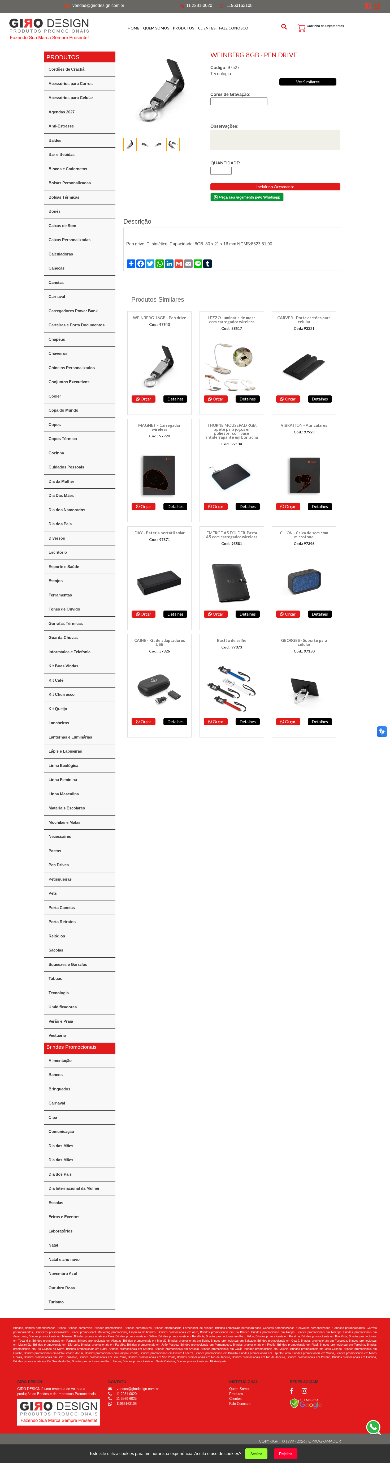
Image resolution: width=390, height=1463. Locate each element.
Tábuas (55, 978)
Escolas (56, 1202)
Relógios (57, 936)
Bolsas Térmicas (64, 197)
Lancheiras (59, 722)
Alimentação (60, 1060)
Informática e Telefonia (69, 652)
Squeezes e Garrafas (68, 964)
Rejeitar (285, 1454)
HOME (133, 28)
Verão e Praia (61, 1021)
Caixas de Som (62, 225)
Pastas (55, 850)
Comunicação (61, 1131)
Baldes (55, 140)
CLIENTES (206, 28)
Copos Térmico (63, 438)
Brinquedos (59, 1089)
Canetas (56, 282)
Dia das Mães (61, 1146)
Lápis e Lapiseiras (65, 751)
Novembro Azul (63, 1273)
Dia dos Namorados (67, 509)
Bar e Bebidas (62, 154)
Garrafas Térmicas (66, 623)
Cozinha (56, 453)
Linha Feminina (63, 779)
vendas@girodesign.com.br (98, 5)
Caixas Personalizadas (69, 239)
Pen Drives (59, 865)
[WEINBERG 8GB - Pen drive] (163, 91)
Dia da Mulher (61, 481)
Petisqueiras (60, 879)
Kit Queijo (58, 708)
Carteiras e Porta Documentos (77, 325)
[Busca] (284, 26)
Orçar (145, 398)
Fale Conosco (239, 1404)
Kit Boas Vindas (63, 666)
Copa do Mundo (63, 410)
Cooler (55, 396)
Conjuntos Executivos (69, 381)
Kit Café (56, 680)
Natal (53, 1245)
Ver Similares (308, 81)
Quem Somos (239, 1389)
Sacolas (56, 950)
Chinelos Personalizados (72, 367)
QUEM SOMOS (156, 28)
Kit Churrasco (62, 694)
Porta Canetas (62, 907)
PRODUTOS (183, 28)
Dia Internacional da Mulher (74, 1188)
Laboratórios (60, 1231)
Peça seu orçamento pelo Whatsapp (249, 197)
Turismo (56, 1302)
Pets (53, 893)
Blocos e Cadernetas (68, 169)
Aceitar (256, 1454)
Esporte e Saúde (64, 566)
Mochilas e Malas (64, 822)
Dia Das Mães (61, 495)
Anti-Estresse (61, 126)
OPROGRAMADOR (324, 1441)
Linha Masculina (64, 794)
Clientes (235, 1399)
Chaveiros (58, 353)
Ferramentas (60, 595)
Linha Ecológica (63, 765)
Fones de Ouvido (64, 609)
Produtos (236, 1394)
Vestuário (57, 1035)
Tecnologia (59, 993)
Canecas (56, 268)
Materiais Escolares (67, 808)
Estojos (56, 580)
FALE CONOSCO (233, 28)
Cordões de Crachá (66, 69)
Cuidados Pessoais (66, 467)
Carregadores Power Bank (73, 311)
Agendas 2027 (62, 112)
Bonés (54, 211)
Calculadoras (61, 254)
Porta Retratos (62, 921)
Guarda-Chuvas (63, 637)
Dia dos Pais (60, 524)
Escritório (58, 552)
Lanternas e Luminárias (70, 737)
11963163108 (240, 5)
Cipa (53, 1117)
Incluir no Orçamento (275, 186)
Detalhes (175, 398)
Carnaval (57, 296)
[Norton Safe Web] (306, 1403)
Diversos (57, 538)
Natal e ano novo (64, 1259)
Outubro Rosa (62, 1288)
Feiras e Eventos (64, 1216)
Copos (55, 424)
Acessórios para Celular (71, 97)
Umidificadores (63, 1007)
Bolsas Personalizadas (70, 183)
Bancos (56, 1074)
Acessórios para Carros (71, 83)
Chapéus (57, 339)
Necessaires (60, 836)
